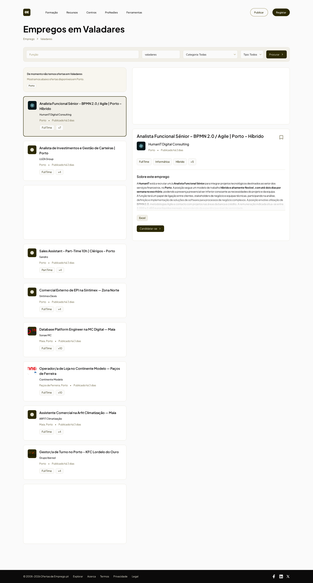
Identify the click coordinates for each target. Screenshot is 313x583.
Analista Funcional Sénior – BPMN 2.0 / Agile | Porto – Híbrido (80, 106)
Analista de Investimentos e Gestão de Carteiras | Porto (77, 150)
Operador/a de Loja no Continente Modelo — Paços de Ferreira (79, 371)
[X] (288, 576)
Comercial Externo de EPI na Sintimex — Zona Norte (79, 290)
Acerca (91, 576)
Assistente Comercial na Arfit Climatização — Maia (77, 413)
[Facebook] (274, 576)
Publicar (259, 12)
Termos (104, 576)
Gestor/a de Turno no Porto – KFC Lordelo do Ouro (79, 452)
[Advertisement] (75, 212)
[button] (74, 116)
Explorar (78, 576)
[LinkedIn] (281, 576)
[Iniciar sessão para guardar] (281, 137)
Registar (281, 12)
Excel (142, 217)
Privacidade (120, 576)
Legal (135, 576)
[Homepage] (26, 12)
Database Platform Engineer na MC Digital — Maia (77, 329)
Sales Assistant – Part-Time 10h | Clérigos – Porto (77, 251)
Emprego (29, 38)
